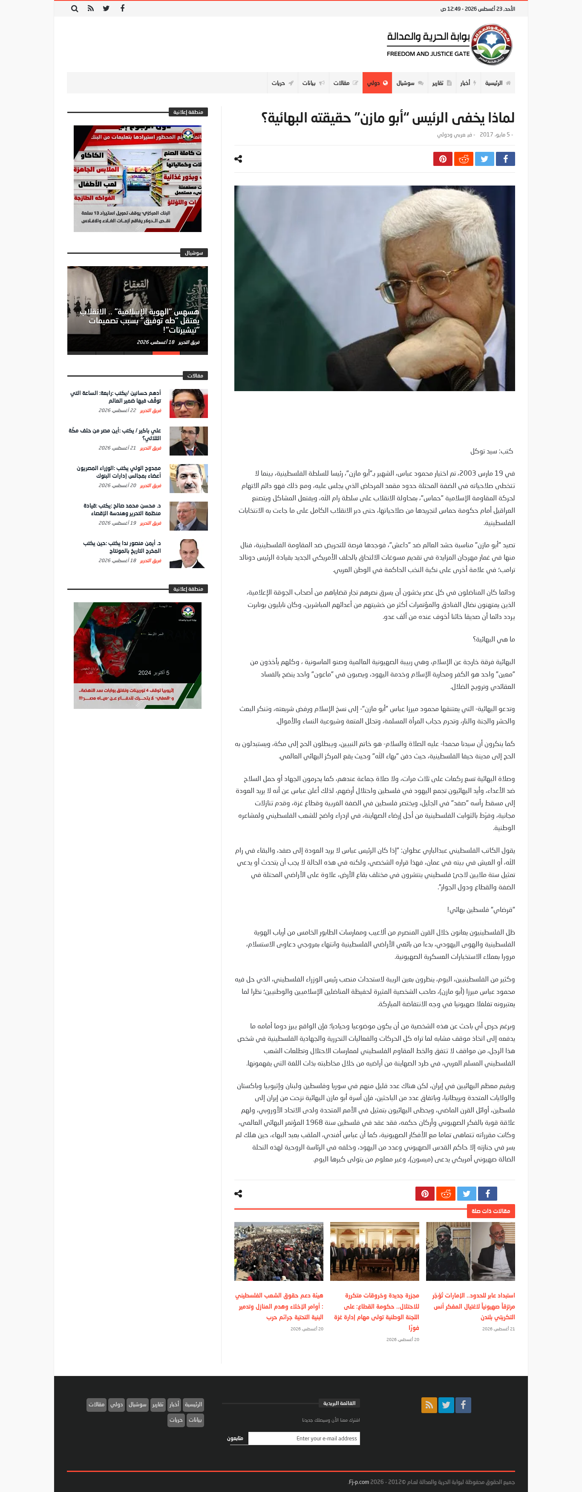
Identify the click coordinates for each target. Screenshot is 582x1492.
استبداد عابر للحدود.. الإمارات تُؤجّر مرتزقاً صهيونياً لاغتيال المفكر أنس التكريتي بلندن (473, 1306)
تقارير (158, 1404)
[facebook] (505, 159)
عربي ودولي (451, 134)
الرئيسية (193, 1404)
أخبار (174, 1404)
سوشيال (138, 1404)
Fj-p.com (359, 1481)
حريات (176, 1419)
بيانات (195, 1419)
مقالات (96, 1404)
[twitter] (484, 159)
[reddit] (463, 159)
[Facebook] (122, 9)
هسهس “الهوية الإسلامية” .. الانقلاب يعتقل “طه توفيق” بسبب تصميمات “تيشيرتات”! (139, 321)
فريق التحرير (188, 342)
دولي (116, 1404)
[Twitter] (106, 9)
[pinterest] (442, 159)
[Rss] (90, 9)
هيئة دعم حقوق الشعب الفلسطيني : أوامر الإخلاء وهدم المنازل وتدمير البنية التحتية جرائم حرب (279, 1306)
